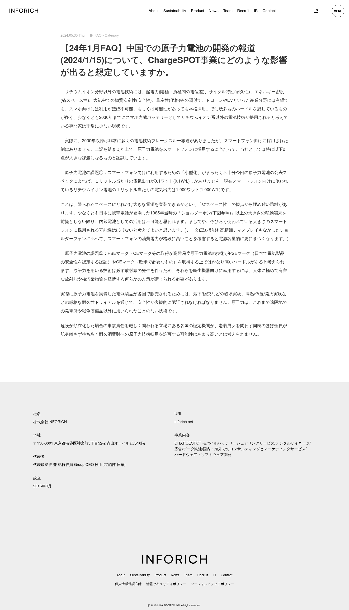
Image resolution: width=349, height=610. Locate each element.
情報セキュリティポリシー (166, 583)
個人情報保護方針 (128, 583)
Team (227, 10)
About (154, 10)
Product (160, 574)
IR (256, 10)
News (213, 10)
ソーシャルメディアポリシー (212, 583)
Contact (269, 10)
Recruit (243, 10)
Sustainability (174, 10)
